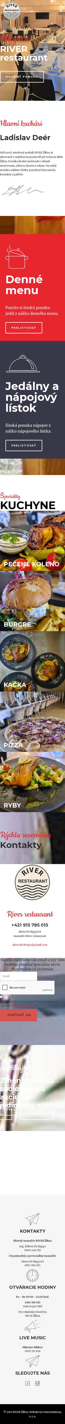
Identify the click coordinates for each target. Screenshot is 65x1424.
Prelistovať (23, 315)
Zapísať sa (18, 1002)
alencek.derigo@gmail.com (29, 931)
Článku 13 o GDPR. (22, 993)
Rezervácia (36, 1101)
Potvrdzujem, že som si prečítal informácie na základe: (28, 991)
